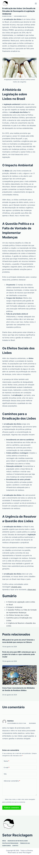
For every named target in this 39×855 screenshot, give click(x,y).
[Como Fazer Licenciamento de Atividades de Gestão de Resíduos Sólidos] (19, 675)
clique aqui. (31, 589)
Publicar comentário (11, 808)
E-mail (6, 767)
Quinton (10, 721)
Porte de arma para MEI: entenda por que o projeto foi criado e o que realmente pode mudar (19, 654)
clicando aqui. (16, 587)
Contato (15, 845)
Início (4, 841)
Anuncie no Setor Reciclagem (18, 841)
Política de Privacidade (10, 843)
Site (5, 774)
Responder (32, 723)
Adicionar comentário (12, 781)
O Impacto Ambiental (14, 607)
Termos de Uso (25, 843)
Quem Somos (6, 845)
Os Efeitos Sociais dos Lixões (17, 615)
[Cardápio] (36, 3)
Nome (6, 761)
